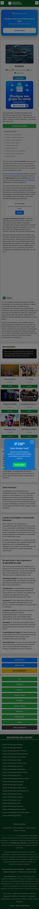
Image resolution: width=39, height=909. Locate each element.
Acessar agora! (19, 465)
